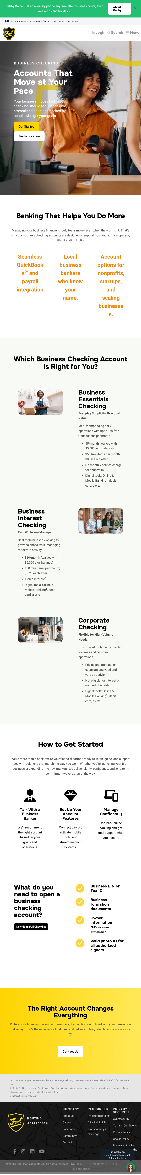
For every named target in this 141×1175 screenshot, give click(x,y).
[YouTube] (42, 1151)
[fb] (15, 1151)
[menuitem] (68, 1115)
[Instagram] (23, 1151)
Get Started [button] (26, 126)
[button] (119, 9)
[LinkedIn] (32, 1151)
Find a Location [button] (29, 136)
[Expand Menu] (132, 33)
